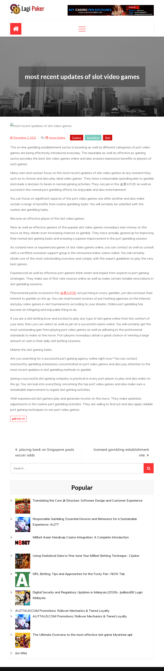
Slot (107, 137)
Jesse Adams (57, 137)
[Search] (149, 468)
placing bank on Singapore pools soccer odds (44, 452)
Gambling (93, 137)
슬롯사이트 (68, 293)
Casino (76, 137)
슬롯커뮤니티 (18, 418)
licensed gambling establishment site (121, 452)
